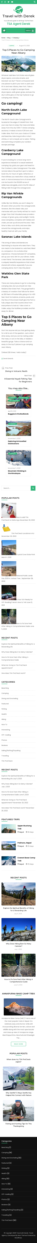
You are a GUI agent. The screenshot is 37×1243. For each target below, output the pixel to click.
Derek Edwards (8, 359)
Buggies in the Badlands (18, 414)
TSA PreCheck (7, 761)
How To (4, 724)
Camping (11, 46)
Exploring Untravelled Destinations (17, 442)
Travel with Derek (18, 16)
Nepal (21, 832)
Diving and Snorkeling (9, 698)
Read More (18, 1044)
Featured (5, 704)
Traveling (5, 756)
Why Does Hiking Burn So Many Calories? (17, 652)
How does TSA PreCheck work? (13, 673)
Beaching (5, 688)
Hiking (3, 719)
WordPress (18, 1238)
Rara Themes (22, 1235)
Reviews (4, 745)
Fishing (4, 709)
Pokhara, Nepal (24, 843)
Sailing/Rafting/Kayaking (10, 750)
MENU (28, 31)
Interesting (23, 398)
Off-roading (14, 400)
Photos (4, 740)
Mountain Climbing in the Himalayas (17, 472)
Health (4, 714)
